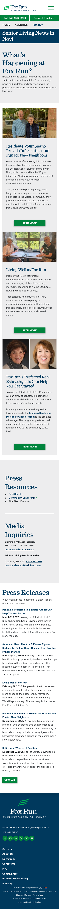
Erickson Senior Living (15, 878)
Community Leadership (23, 497)
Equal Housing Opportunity (29, 888)
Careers (7, 849)
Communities (9, 873)
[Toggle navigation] (51, 8)
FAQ (4, 868)
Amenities (21, 24)
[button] (26, 7)
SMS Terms (41, 898)
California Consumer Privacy (24, 898)
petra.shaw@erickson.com (19, 549)
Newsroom (8, 859)
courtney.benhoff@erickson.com (23, 565)
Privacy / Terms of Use (34, 895)
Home (6, 24)
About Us (7, 854)
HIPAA (14, 888)
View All (9, 780)
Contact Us (8, 863)
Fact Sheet (16, 494)
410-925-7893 (34, 561)
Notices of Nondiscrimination (29, 902)
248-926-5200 (15, 18)
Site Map (7, 883)
